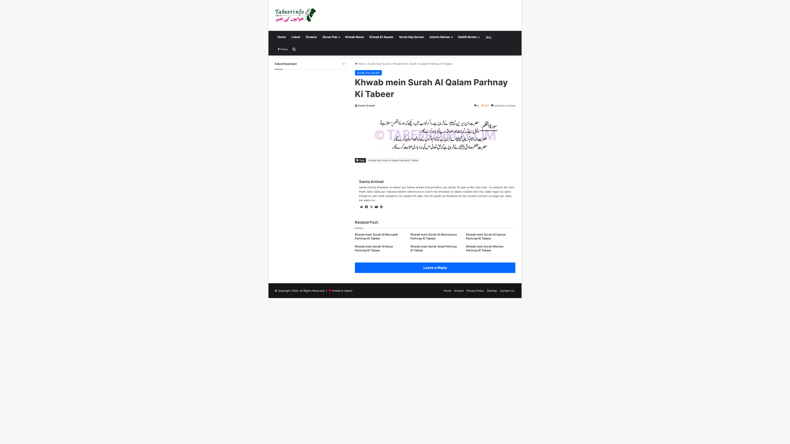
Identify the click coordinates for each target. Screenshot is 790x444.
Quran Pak (330, 37)
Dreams (311, 37)
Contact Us (507, 290)
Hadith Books (467, 37)
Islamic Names (440, 37)
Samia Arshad (366, 105)
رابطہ (488, 37)
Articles (459, 290)
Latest (296, 37)
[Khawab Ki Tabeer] (295, 15)
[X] (371, 207)
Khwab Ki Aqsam (381, 37)
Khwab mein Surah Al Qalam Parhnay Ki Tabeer (393, 160)
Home (282, 37)
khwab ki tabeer (342, 290)
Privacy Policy (475, 290)
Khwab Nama (354, 37)
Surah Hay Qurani (411, 37)
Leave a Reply (435, 268)
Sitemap (492, 290)
